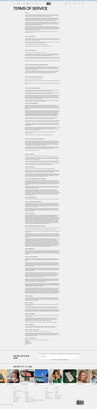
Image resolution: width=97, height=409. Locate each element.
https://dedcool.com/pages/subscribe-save (46, 134)
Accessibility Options (29, 398)
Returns (26, 392)
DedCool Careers (58, 398)
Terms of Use (61, 359)
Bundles (14, 392)
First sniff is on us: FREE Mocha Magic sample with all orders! (28, 0)
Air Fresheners (16, 398)
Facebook (56, 392)
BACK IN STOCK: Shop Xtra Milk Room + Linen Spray (9, 0)
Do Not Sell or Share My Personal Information (34, 400)
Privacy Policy (66, 359)
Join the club (22, 366)
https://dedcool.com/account (50, 118)
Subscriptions (15, 401)
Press (46, 395)
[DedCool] (48, 3)
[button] (14, 3)
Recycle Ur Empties (49, 398)
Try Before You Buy (49, 392)
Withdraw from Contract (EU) (30, 401)
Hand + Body (15, 400)
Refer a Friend (58, 395)
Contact (26, 395)
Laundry (14, 395)
